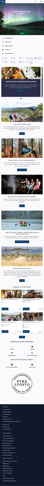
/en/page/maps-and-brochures (32, 352)
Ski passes (5, 416)
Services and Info (7, 458)
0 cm (6, 62)
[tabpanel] (21, 82)
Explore (21, 90)
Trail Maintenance (7, 429)
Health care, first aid (7, 470)
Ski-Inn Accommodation (8, 440)
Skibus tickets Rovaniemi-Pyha (10, 461)
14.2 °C (14, 62)
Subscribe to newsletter (8, 478)
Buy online (5, 406)
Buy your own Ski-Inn (7, 443)
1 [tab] (20, 98)
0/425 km (39, 58)
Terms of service (6, 450)
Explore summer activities (22, 241)
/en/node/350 (12, 346)
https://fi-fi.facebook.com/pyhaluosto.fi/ (12, 365)
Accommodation (6, 409)
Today (35, 1)
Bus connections (22, 53)
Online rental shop (7, 419)
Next (42, 19)
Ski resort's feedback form (9, 452)
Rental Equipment (7, 414)
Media (4, 476)
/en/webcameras (32, 346)
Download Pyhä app (7, 455)
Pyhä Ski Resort (7, 433)
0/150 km (31, 58)
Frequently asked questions (9, 448)
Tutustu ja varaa (22, 169)
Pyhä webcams (6, 466)
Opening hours (6, 463)
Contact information (7, 436)
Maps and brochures (7, 468)
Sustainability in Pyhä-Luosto (9, 480)
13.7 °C (22, 62)
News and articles (7, 445)
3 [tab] (23, 98)
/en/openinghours (22, 45)
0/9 (14, 58)
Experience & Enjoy (7, 412)
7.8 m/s (31, 62)
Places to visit (6, 424)
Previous (2, 19)
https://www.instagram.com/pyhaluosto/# (32, 365)
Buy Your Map (6, 426)
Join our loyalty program (8, 438)
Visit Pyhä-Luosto (7, 473)
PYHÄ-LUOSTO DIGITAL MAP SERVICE (11, 421)
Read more (5, 308)
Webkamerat (22, 49)
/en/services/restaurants (22, 41)
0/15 (6, 58)
